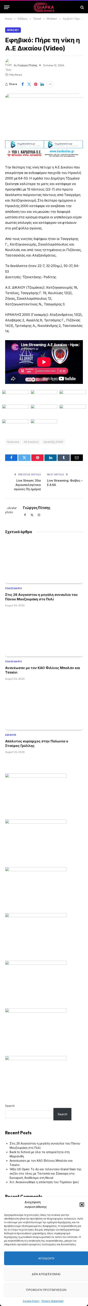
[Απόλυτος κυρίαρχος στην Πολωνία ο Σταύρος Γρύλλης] (44, 708)
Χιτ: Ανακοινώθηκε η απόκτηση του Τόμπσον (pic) (44, 1182)
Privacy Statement (52, 1301)
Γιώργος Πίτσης (27, 65)
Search (10, 1106)
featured (13, 441)
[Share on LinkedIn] (42, 84)
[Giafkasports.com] (44, 7)
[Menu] (6, 7)
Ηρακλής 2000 (53, 441)
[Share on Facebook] (22, 84)
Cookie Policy (31, 1301)
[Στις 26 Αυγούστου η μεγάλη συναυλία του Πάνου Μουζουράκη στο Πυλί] (44, 561)
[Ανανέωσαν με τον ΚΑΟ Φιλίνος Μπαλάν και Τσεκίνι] (44, 634)
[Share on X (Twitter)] (29, 84)
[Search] (82, 7)
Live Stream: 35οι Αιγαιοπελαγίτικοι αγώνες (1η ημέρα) (27, 485)
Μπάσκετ (13, 30)
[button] (82, 1205)
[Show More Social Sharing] (50, 84)
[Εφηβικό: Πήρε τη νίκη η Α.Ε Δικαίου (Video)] (44, 115)
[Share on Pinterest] (36, 84)
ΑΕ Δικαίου (31, 441)
